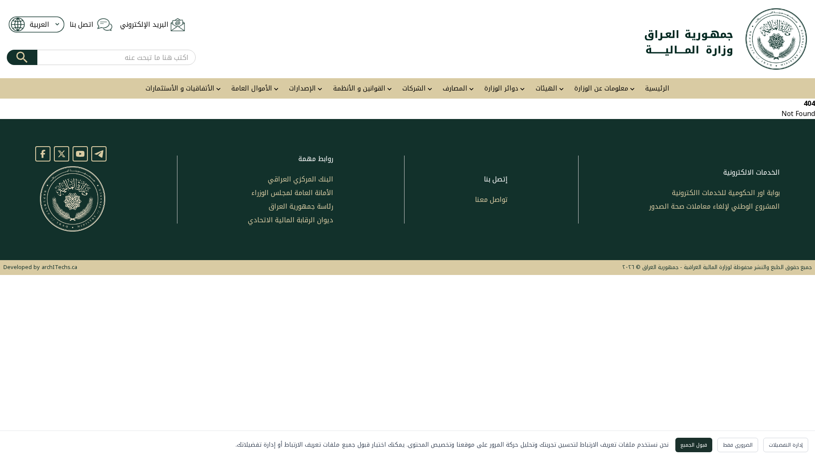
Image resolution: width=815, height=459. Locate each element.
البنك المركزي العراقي (300, 179)
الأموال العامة (251, 89)
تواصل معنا (491, 199)
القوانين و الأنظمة (359, 89)
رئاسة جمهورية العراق (301, 206)
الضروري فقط (738, 445)
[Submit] (22, 57)
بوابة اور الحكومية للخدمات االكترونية (726, 192)
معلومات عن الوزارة (601, 89)
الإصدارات (302, 89)
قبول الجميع (693, 445)
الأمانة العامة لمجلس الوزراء (292, 192)
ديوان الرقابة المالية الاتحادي (290, 220)
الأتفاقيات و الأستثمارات (180, 89)
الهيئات (546, 89)
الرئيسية (657, 89)
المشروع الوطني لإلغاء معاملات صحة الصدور (714, 206)
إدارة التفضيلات (786, 445)
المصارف (455, 89)
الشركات (414, 89)
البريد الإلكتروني (144, 25)
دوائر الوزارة (501, 89)
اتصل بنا (81, 25)
